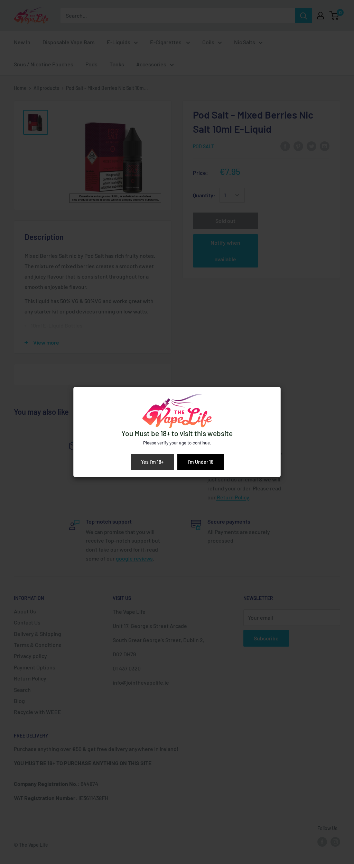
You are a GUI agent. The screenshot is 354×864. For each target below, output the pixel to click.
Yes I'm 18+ (152, 462)
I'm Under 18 (200, 462)
